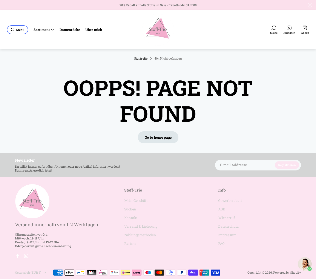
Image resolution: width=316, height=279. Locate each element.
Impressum (227, 235)
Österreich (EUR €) (28, 272)
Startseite (140, 58)
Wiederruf (226, 217)
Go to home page (158, 137)
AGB (221, 209)
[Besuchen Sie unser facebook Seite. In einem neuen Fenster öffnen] (17, 255)
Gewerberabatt (230, 200)
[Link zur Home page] (32, 201)
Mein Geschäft (136, 200)
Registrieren (287, 165)
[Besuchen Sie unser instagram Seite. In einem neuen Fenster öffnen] (26, 255)
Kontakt (131, 217)
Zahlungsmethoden (140, 235)
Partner (130, 243)
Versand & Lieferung (141, 226)
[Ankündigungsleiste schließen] (310, 5)
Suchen (130, 209)
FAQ (221, 243)
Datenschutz (228, 226)
